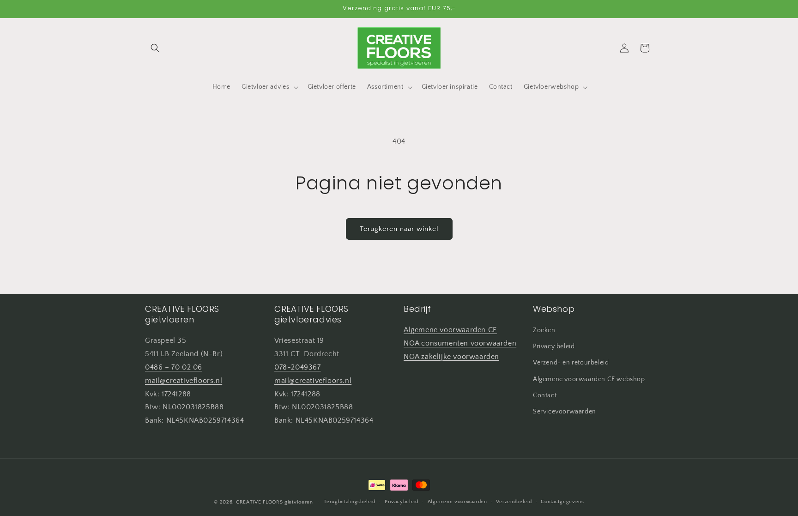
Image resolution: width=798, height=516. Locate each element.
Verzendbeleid (514, 501)
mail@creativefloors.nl (183, 380)
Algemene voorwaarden (457, 501)
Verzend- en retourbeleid (571, 363)
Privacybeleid (401, 501)
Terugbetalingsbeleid (349, 501)
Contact (544, 395)
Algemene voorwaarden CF (450, 330)
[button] (155, 48)
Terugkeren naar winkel (399, 229)
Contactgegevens (562, 501)
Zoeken (544, 330)
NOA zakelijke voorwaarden (451, 356)
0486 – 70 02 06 (173, 368)
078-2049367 (297, 368)
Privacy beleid (553, 347)
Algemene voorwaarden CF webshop (589, 379)
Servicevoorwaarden (564, 412)
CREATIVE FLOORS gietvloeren (274, 502)
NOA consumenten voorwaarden (460, 343)
